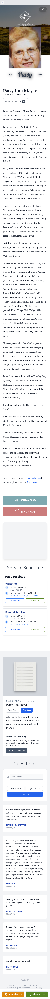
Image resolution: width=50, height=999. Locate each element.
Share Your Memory (16, 750)
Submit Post (25, 794)
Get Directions (15, 601)
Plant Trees (35, 601)
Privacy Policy (18, 987)
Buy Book (27, 710)
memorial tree (34, 478)
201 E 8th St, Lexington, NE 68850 (24, 595)
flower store (32, 482)
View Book (12, 710)
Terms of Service (32, 987)
